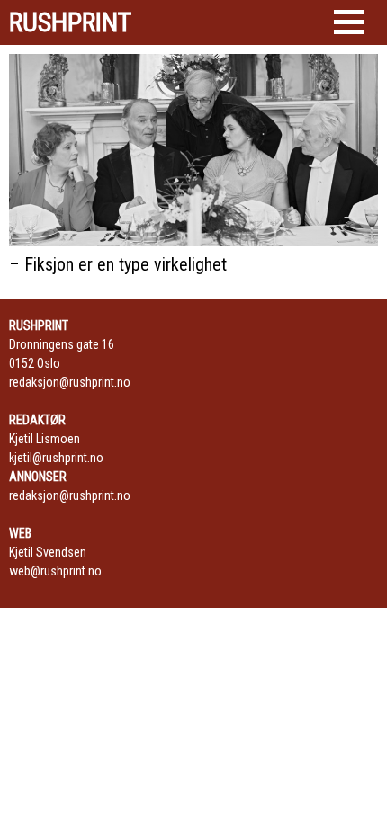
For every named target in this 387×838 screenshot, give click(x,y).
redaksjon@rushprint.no (69, 382)
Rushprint (70, 22)
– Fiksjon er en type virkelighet (118, 264)
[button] (348, 22)
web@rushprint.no (55, 571)
